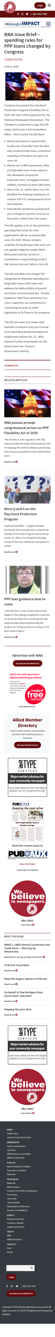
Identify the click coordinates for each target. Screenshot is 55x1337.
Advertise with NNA (27, 655)
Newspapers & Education (18, 1206)
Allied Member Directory (27, 722)
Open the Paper (27, 864)
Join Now (11, 1150)
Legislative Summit (16, 1227)
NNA (9, 1235)
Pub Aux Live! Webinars (17, 1210)
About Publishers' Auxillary (18, 1166)
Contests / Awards (15, 1223)
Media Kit (11, 1174)
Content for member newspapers (22, 1190)
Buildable (6, 1314)
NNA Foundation (14, 1239)
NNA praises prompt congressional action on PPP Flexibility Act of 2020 (26, 427)
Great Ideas (12, 1194)
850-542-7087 (29, 1286)
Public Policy (12, 1133)
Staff (9, 1248)
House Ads (12, 1198)
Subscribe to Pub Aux (16, 1170)
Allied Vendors (13, 1187)
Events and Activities (16, 1146)
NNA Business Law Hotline (19, 1154)
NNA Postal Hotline (15, 1157)
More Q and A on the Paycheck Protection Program (20, 514)
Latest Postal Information (19, 1137)
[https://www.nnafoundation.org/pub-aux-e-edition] (27, 821)
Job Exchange (13, 1202)
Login (40, 5)
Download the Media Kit (27, 663)
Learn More (26, 924)
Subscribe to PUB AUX (27, 870)
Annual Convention (15, 1219)
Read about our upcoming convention (23, 957)
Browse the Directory (27, 745)
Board (10, 1252)
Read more (9, 461)
